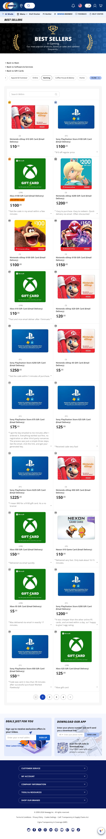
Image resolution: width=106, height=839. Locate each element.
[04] (76, 174)
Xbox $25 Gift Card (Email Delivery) (72, 668)
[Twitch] (67, 829)
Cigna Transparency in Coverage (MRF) (52, 822)
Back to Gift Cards (15, 71)
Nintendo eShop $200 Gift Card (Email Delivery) (74, 197)
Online (35, 78)
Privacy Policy (38, 817)
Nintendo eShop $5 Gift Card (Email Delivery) (72, 364)
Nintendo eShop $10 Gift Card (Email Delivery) (27, 140)
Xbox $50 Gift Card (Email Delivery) (26, 549)
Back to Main (13, 63)
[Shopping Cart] (101, 6)
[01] (30, 117)
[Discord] (73, 829)
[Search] (28, 5)
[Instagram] (45, 829)
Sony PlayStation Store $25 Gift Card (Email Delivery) (73, 420)
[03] (30, 174)
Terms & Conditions (23, 817)
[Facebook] (34, 829)
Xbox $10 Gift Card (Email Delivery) (26, 308)
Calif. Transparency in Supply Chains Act (73, 817)
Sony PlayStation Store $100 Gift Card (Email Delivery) (74, 140)
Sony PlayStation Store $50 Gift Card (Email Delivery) (27, 669)
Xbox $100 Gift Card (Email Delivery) (27, 195)
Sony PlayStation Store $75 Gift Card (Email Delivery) (27, 420)
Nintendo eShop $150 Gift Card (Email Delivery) (74, 258)
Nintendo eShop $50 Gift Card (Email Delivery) (73, 491)
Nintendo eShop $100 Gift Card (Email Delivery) (27, 258)
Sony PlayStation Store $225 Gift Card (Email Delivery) (28, 491)
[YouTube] (61, 829)
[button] (20, 6)
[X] (40, 829)
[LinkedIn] (51, 829)
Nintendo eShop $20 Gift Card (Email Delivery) (73, 310)
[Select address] (20, 6)
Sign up (43, 737)
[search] (56, 94)
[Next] (70, 697)
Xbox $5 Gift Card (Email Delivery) (25, 606)
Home (82, 78)
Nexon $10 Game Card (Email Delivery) (74, 549)
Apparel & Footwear (19, 78)
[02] (76, 117)
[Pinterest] (56, 829)
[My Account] (95, 6)
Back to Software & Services (20, 67)
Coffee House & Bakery (64, 78)
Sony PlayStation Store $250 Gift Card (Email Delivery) (28, 364)
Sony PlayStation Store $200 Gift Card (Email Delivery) (74, 607)
